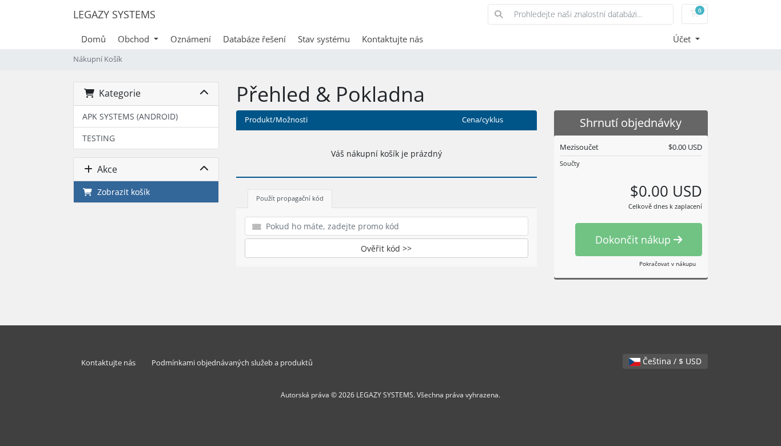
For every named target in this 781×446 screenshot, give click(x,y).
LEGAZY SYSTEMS (114, 14)
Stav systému (324, 39)
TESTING (98, 138)
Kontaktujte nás (392, 39)
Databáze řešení (254, 39)
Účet (683, 39)
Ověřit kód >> (386, 248)
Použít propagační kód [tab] (290, 198)
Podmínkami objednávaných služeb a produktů (232, 363)
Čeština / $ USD (671, 361)
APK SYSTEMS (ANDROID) (130, 116)
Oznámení (190, 39)
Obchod (135, 39)
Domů (93, 39)
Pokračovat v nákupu (667, 264)
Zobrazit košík (121, 191)
